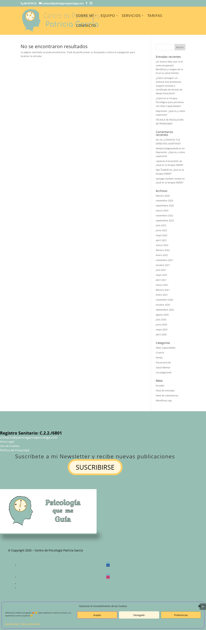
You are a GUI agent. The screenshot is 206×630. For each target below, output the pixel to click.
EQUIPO (108, 16)
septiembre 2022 (165, 220)
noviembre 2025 (164, 200)
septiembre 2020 (165, 309)
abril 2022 (161, 240)
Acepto (97, 615)
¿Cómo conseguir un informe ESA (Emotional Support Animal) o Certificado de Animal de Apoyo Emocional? (169, 85)
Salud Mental (163, 367)
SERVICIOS (131, 16)
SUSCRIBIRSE (95, 467)
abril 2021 (161, 279)
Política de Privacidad (29, 623)
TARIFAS (154, 16)
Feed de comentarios (167, 395)
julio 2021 (161, 269)
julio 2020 (161, 319)
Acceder (160, 385)
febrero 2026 (163, 195)
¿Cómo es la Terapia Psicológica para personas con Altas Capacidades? (170, 102)
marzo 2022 (162, 245)
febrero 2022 (163, 250)
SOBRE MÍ (85, 16)
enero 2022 (162, 255)
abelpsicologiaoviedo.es (168, 148)
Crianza (160, 352)
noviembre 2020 (164, 299)
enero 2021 (162, 294)
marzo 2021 (162, 284)
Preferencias (181, 615)
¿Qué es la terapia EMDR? (169, 164)
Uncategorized (163, 372)
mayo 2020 (161, 329)
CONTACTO (86, 26)
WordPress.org (164, 400)
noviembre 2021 (164, 260)
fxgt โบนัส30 (162, 169)
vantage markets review (168, 178)
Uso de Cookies (12, 623)
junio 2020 (161, 324)
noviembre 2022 (164, 215)
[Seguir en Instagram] (108, 577)
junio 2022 (161, 230)
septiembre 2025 (165, 205)
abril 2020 (161, 334)
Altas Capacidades (166, 347)
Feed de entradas (165, 390)
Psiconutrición (163, 362)
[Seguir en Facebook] (108, 565)
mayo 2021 (161, 274)
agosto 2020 (162, 314)
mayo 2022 (161, 235)
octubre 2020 (163, 304)
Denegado (139, 615)
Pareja (159, 357)
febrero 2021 (163, 289)
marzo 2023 (162, 210)
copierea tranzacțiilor (167, 161)
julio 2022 (161, 225)
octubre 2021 (163, 265)
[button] (199, 606)
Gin (157, 139)
